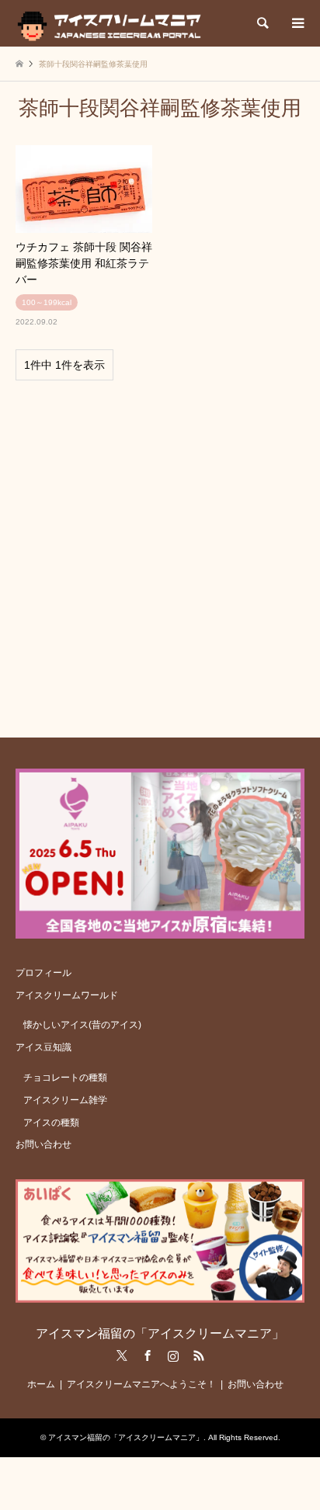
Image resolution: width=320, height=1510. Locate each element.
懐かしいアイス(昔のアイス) (82, 1024)
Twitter (122, 1355)
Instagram (173, 1355)
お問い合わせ (43, 1144)
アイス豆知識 (43, 1047)
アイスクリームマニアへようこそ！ (141, 1384)
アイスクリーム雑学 (65, 1100)
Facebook (147, 1355)
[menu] (296, 23)
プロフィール (43, 972)
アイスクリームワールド (67, 995)
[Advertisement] (160, 552)
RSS (198, 1355)
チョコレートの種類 (65, 1077)
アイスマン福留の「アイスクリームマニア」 (160, 1333)
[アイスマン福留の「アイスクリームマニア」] (113, 23)
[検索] (261, 23)
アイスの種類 (51, 1122)
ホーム (41, 1384)
